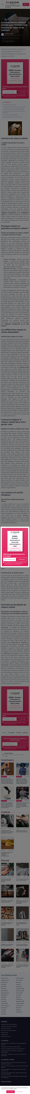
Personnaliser (20, 1091)
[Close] (26, 529)
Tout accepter (10, 1091)
